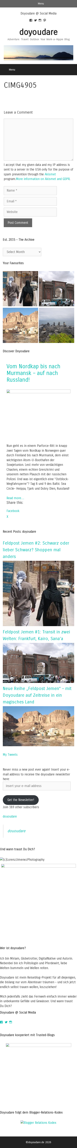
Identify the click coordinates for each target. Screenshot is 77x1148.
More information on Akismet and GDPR (43, 179)
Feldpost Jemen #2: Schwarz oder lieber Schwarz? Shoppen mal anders (36, 549)
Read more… (15, 498)
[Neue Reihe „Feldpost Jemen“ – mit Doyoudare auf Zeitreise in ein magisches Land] (38, 745)
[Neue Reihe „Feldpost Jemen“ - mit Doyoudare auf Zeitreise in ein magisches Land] (20, 326)
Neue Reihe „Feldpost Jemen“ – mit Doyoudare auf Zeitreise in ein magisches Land (37, 695)
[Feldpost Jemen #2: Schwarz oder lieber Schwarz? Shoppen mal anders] (20, 289)
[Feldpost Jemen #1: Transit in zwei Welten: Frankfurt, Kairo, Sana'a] (56, 289)
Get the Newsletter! (20, 800)
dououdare (10, 816)
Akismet (50, 174)
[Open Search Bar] (71, 69)
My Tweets (10, 755)
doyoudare (38, 32)
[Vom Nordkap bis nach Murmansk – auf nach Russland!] (38, 392)
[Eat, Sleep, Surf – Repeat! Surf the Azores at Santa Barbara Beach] (56, 326)
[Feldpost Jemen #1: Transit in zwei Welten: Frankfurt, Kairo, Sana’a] (38, 682)
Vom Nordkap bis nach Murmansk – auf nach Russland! (33, 373)
